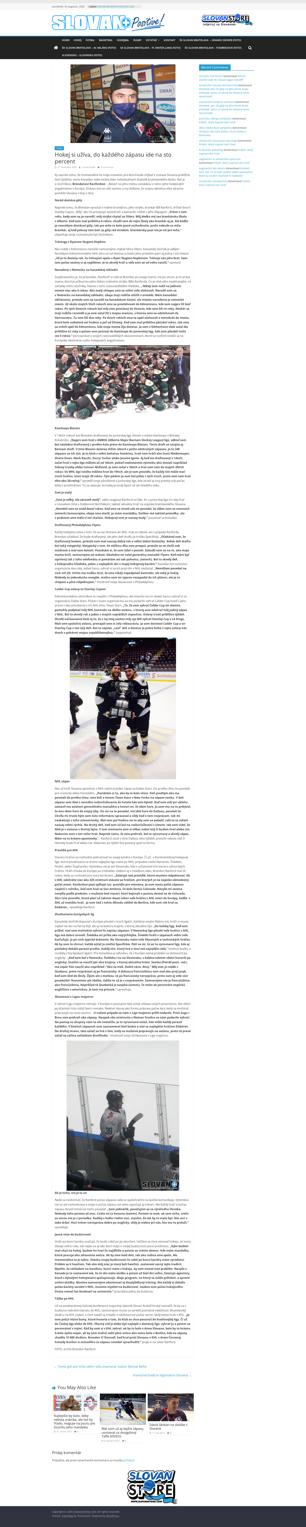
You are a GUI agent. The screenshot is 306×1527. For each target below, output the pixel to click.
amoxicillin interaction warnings (218, 140)
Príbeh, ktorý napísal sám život (217, 122)
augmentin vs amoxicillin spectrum (220, 159)
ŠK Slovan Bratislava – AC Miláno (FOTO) (89, 47)
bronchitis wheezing (211, 150)
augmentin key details (212, 168)
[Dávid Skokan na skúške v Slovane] (171, 1396)
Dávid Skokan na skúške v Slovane (168, 1427)
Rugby (137, 40)
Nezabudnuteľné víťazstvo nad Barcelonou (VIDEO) (116, 8)
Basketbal (106, 40)
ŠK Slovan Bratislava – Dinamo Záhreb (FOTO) (210, 40)
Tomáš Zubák (89, 167)
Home (66, 40)
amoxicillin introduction (213, 181)
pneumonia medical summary (217, 102)
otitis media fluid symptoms (215, 127)
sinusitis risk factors (211, 76)
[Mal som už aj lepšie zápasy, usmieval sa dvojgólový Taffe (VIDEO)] (123, 1396)
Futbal (90, 40)
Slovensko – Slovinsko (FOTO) (82, 55)
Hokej (77, 40)
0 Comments (107, 167)
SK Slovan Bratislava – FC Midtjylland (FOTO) (150, 47)
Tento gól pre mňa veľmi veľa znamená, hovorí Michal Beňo (100, 1366)
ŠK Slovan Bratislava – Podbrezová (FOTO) (213, 47)
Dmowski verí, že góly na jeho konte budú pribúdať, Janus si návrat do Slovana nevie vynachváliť (224, 92)
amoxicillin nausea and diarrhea (218, 85)
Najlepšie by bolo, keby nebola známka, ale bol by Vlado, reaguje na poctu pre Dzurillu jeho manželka (74, 1421)
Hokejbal (123, 40)
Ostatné (151, 40)
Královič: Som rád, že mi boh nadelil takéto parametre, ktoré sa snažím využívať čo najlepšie (226, 172)
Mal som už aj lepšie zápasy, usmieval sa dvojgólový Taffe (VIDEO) (123, 1432)
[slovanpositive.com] (56, 48)
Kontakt (169, 40)
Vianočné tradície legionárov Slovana (162, 1375)
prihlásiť (128, 1460)
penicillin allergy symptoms (215, 118)
